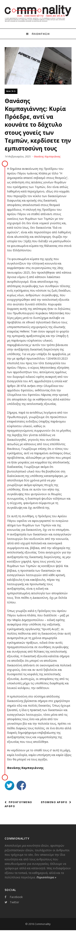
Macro (11, 91)
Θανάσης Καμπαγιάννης (47, 156)
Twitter (14, 902)
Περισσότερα (46, 877)
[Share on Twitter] (9, 786)
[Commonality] (38, 21)
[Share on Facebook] (21, 786)
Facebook (16, 897)
